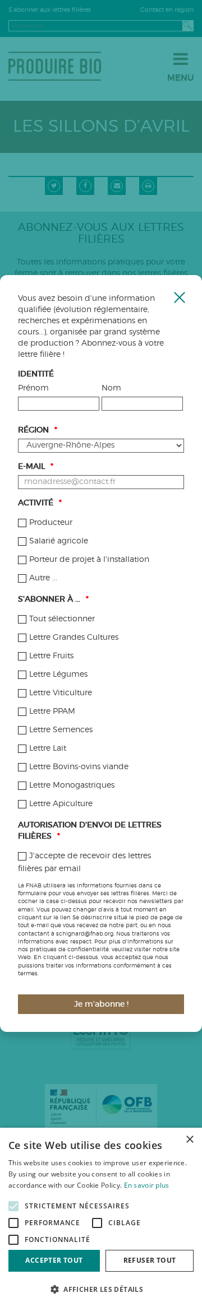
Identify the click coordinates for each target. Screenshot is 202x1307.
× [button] (189, 1140)
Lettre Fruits (51, 656)
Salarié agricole (58, 541)
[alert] (101, 1217)
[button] (101, 1288)
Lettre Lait (47, 748)
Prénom (33, 388)
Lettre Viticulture (60, 693)
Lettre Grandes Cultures (73, 637)
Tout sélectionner (62, 619)
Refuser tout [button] (149, 1260)
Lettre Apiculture (61, 804)
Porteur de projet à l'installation (89, 560)
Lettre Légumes (58, 674)
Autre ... (43, 578)
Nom (111, 388)
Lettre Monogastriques (71, 785)
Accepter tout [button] (53, 1260)
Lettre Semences (61, 730)
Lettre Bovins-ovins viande (78, 767)
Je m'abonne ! (101, 1004)
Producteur (50, 523)
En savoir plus (146, 1185)
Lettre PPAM (52, 711)
